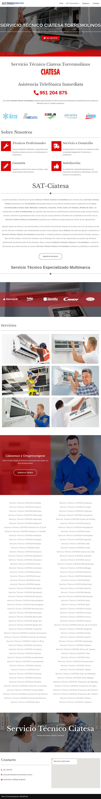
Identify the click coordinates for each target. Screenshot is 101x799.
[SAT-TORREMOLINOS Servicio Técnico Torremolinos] (12, 3)
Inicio (61, 3)
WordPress (24, 796)
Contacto (96, 3)
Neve (3, 796)
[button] (79, 3)
